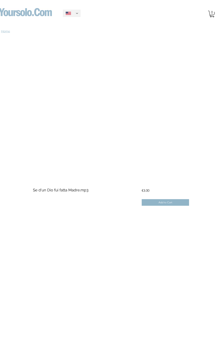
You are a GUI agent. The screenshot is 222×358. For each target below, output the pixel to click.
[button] (212, 14)
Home (37, 69)
